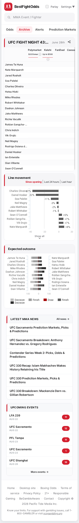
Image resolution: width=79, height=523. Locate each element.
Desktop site (28, 488)
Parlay (52, 6)
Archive (24, 29)
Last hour (67, 181)
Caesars (72, 49)
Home (11, 488)
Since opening (34, 181)
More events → (39, 471)
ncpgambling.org (52, 513)
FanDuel (60, 49)
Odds (10, 29)
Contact (49, 498)
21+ (47, 493)
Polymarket (35, 49)
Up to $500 (48, 54)
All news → (63, 318)
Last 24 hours (51, 181)
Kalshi (47, 49)
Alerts (39, 29)
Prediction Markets (62, 29)
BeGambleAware (29, 498)
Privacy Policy (32, 493)
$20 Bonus (33, 54)
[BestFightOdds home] (8, 7)
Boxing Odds (49, 488)
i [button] (39, 54)
